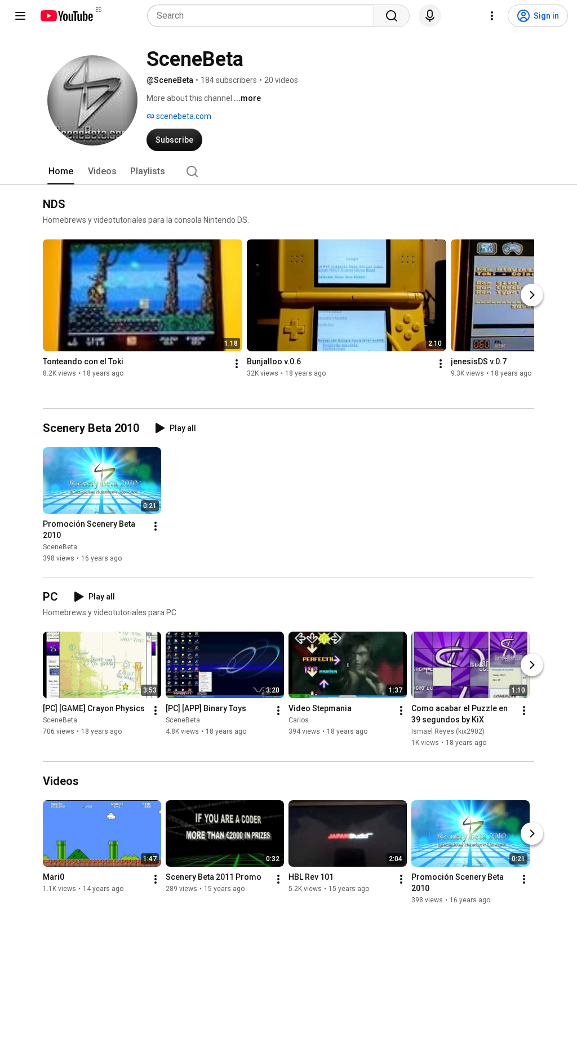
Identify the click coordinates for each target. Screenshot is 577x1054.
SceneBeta (60, 547)
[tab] (60, 171)
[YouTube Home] (66, 16)
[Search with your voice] (430, 16)
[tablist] (288, 171)
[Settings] (492, 16)
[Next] (532, 295)
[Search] (392, 16)
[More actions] (236, 363)
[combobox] (264, 16)
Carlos (298, 720)
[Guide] (20, 16)
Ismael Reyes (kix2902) (448, 731)
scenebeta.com (182, 116)
